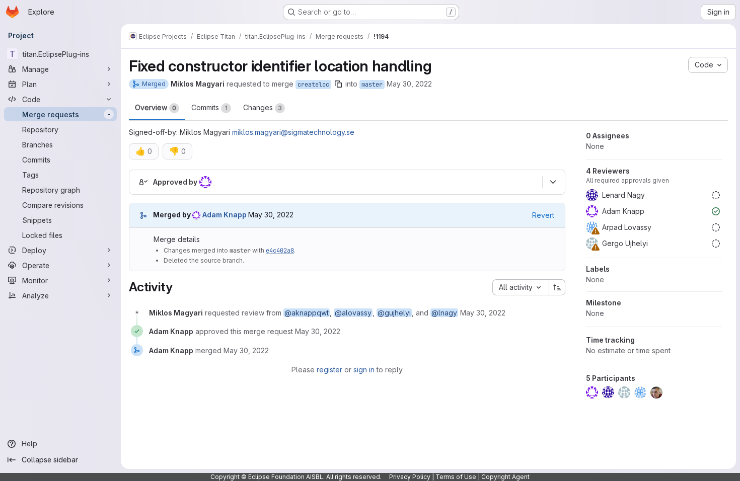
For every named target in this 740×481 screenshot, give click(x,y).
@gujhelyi (394, 312)
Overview (155, 107)
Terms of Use (455, 476)
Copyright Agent (505, 476)
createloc (313, 85)
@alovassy (353, 312)
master (372, 85)
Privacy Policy (409, 476)
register (329, 369)
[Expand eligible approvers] (553, 182)
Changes (262, 107)
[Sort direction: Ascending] (557, 287)
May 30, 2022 (409, 83)
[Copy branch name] (338, 84)
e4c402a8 (280, 251)
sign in (364, 369)
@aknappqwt (306, 312)
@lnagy (444, 312)
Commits (209, 107)
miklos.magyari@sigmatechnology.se (293, 132)
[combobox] (520, 287)
